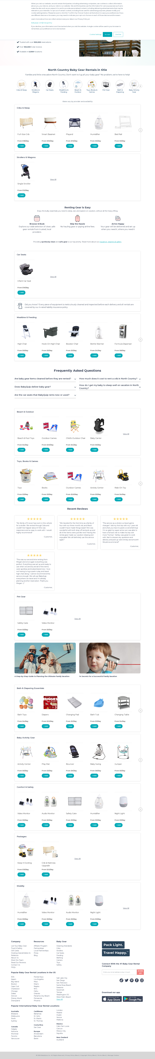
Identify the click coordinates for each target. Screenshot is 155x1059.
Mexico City (61, 1031)
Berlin (36, 1039)
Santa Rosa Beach (64, 985)
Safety (59, 965)
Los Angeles (39, 979)
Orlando (37, 993)
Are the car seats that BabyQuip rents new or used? (42, 395)
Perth (13, 1018)
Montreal (14, 1034)
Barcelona (38, 1036)
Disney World (16, 998)
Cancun (60, 1029)
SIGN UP (140, 972)
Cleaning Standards (64, 946)
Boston (14, 984)
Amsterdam (38, 1034)
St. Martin (37, 1018)
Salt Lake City (62, 978)
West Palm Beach (64, 997)
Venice (59, 1017)
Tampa (59, 992)
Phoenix (37, 1001)
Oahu (36, 991)
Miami (36, 984)
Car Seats (60, 953)
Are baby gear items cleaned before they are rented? (43, 378)
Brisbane (14, 1014)
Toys (58, 963)
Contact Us (15, 965)
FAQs (13, 967)
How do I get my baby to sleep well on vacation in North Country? (109, 387)
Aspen (13, 979)
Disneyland (15, 1001)
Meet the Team (17, 960)
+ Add (21, 146)
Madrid (59, 1013)
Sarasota (60, 987)
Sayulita (60, 1033)
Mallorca (60, 1020)
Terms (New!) (102, 1055)
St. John (37, 1016)
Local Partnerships (41, 951)
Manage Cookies (113, 1055)
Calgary (14, 1029)
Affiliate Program (40, 946)
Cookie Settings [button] (95, 34)
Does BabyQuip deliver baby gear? (33, 387)
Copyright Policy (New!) (89, 1055)
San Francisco (62, 983)
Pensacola (38, 998)
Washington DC (63, 995)
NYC (35, 989)
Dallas (13, 993)
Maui (36, 982)
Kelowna (14, 1031)
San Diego (61, 980)
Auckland (60, 1040)
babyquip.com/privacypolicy (41, 23)
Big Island (15, 982)
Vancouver (15, 1039)
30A (12, 977)
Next (140, 130)
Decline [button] (118, 34)
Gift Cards (15, 951)
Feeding (60, 955)
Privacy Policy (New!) (72, 1055)
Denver (14, 996)
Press (36, 953)
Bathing (60, 958)
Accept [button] (107, 34)
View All (53, 179)
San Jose (37, 1027)
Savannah (60, 990)
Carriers (59, 960)
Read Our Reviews (18, 963)
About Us (14, 958)
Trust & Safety (16, 948)
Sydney (14, 1021)
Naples (36, 986)
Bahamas (37, 1014)
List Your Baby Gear (19, 946)
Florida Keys (38, 977)
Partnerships (39, 948)
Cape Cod (15, 986)
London (60, 1010)
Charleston (15, 989)
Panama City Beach (42, 996)
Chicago (14, 991)
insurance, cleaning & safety (110, 242)
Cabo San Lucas (63, 1026)
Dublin (59, 1015)
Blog (36, 955)
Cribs (58, 948)
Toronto (14, 1036)
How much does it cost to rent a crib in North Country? (108, 378)
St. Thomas (38, 1021)
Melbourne (15, 1016)
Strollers (60, 951)
